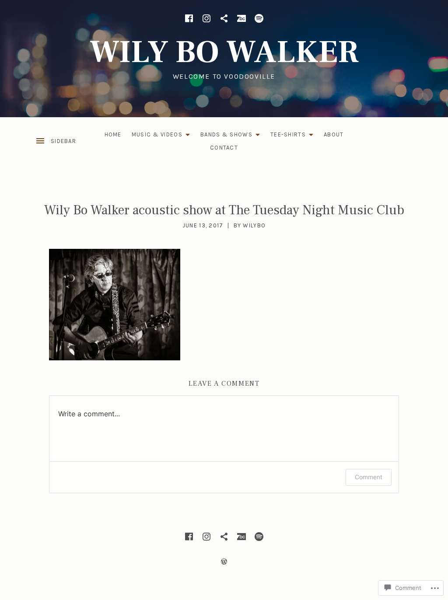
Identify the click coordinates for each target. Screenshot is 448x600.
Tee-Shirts (286, 136)
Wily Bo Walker (224, 52)
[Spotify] (259, 18)
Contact (224, 147)
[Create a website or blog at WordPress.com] (224, 562)
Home (113, 134)
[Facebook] (189, 18)
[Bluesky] (224, 18)
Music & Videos (154, 136)
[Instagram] (206, 18)
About (334, 134)
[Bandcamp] (241, 18)
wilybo (254, 225)
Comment (368, 477)
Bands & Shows (224, 136)
